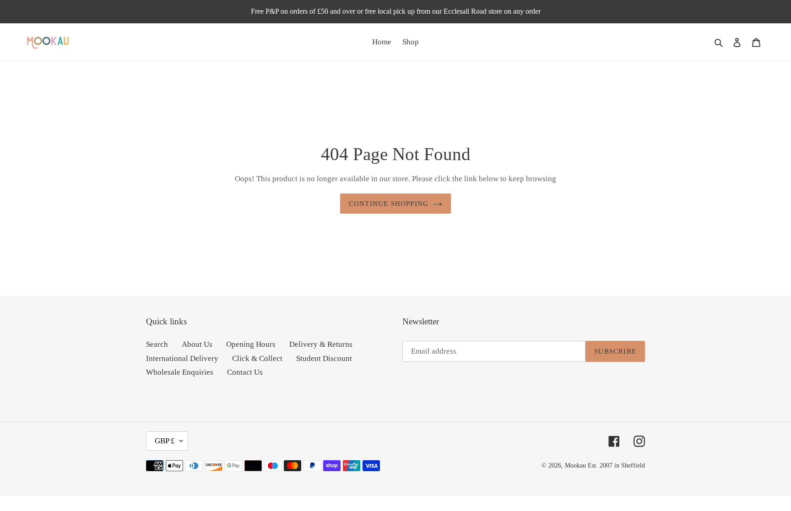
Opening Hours (251, 344)
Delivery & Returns (320, 344)
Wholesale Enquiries (179, 372)
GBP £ (165, 440)
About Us (197, 344)
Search (157, 344)
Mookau (575, 465)
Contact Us (245, 372)
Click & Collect (257, 358)
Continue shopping (388, 203)
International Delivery (182, 358)
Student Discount (324, 358)
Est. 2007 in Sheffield (616, 465)
